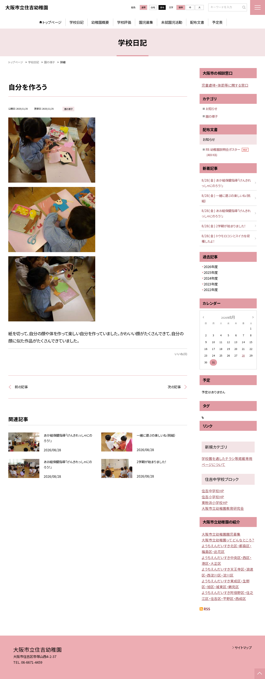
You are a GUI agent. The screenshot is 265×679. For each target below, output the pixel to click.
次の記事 (174, 386)
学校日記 (76, 22)
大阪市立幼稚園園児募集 (221, 534)
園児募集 (146, 22)
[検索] (243, 7)
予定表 (217, 22)
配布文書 (197, 22)
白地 (153, 7)
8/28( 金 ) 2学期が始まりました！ (224, 226)
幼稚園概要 (100, 22)
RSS (207, 608)
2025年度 (211, 272)
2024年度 (211, 278)
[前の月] (203, 317)
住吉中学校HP (213, 490)
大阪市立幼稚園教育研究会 (223, 508)
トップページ (51, 22)
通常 (143, 7)
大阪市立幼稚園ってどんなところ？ (228, 540)
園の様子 (212, 116)
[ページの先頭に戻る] (259, 673)
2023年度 (211, 283)
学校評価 (124, 22)
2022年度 (211, 289)
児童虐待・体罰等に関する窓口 (225, 85)
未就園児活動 (171, 22)
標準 (181, 7)
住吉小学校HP (213, 496)
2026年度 (211, 266)
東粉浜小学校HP (215, 502)
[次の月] (253, 317)
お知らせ (211, 108)
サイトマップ (243, 647)
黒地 (162, 7)
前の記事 (21, 386)
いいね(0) (181, 354)
